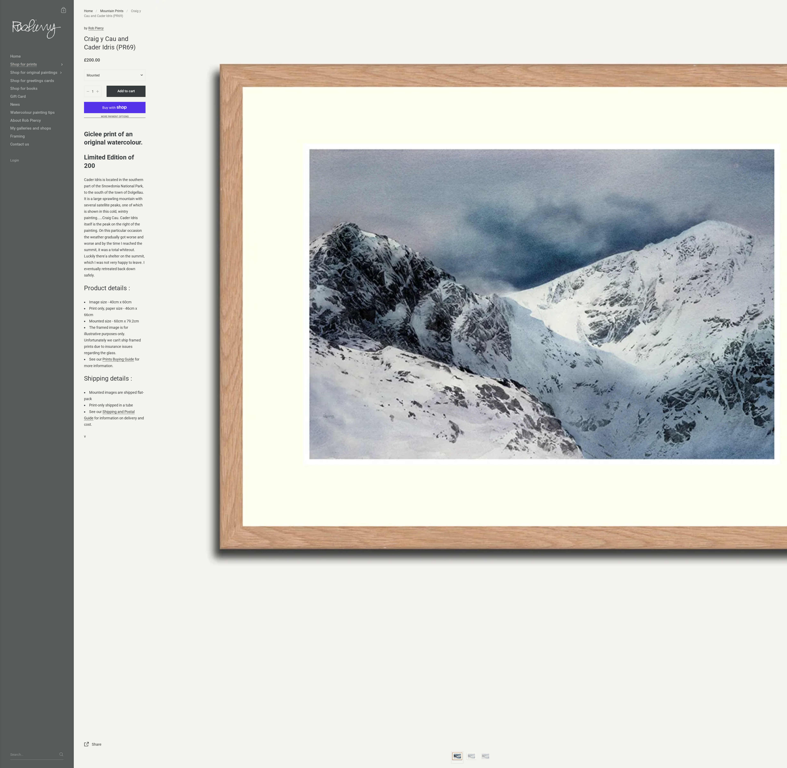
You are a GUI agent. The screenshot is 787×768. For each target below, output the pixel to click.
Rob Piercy (96, 28)
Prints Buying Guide (118, 359)
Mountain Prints (111, 11)
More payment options (115, 116)
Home (88, 11)
